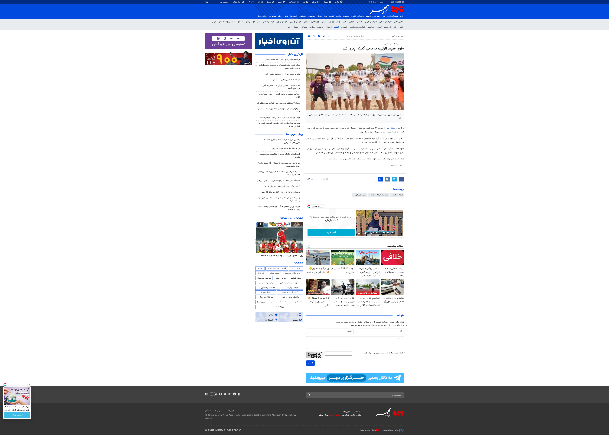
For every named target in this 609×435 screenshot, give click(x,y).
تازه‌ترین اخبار (295, 54)
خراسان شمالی (268, 21)
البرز (344, 21)
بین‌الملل (302, 16)
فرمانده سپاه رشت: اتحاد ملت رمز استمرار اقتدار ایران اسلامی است (278, 125)
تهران (324, 21)
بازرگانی (208, 410)
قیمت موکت (274, 273)
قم (395, 27)
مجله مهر (272, 16)
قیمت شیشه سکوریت (277, 268)
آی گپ (314, 2)
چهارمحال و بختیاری (311, 21)
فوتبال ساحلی (397, 195)
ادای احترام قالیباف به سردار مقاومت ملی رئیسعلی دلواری (279, 156)
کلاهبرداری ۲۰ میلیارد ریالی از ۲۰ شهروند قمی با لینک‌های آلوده (280, 87)
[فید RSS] (216, 394)
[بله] (234, 394)
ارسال (310, 363)
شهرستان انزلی (360, 195)
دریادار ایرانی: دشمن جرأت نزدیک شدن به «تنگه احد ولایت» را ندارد (279, 208)
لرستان (329, 27)
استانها (400, 36)
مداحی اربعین (280, 278)
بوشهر (331, 21)
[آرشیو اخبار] (211, 394)
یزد (289, 27)
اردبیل (351, 21)
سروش (325, 2)
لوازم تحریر (296, 268)
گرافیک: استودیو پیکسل (368, 430)
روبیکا (269, 2)
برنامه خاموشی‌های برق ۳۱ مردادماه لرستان (282, 59)
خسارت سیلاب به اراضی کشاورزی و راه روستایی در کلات (279, 96)
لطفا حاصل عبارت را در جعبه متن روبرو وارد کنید (384, 353)
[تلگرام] (239, 394)
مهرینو (272, 301)
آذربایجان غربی (371, 21)
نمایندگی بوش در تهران (290, 297)
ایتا (259, 2)
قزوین (401, 27)
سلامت (346, 16)
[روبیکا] (221, 394)
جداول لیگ (237, 2)
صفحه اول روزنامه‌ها (291, 218)
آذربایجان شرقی (385, 21)
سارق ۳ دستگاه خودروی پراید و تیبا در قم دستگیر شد (278, 103)
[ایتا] (207, 394)
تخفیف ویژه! (17, 415)
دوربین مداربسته (264, 278)
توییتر (280, 2)
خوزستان (256, 21)
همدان (295, 27)
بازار (325, 16)
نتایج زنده (251, 2)
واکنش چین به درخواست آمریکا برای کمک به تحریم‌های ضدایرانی (282, 141)
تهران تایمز (261, 301)
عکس (286, 16)
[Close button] (29, 384)
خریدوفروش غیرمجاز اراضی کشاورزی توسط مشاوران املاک (279, 110)
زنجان (248, 21)
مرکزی (312, 27)
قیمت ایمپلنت (292, 287)
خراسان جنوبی (295, 21)
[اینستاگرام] (230, 394)
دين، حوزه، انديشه (373, 16)
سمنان (240, 21)
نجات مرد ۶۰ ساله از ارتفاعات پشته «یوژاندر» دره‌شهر (279, 117)
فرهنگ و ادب (392, 16)
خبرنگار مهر (391, 128)
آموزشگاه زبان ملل (266, 297)
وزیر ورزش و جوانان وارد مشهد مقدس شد (282, 74)
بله (304, 2)
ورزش (319, 16)
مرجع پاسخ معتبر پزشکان (290, 282)
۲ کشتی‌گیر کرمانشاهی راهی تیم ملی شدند (282, 186)
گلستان (344, 27)
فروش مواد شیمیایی (266, 282)
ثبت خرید (331, 232)
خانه (401, 16)
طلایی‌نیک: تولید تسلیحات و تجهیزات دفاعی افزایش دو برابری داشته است (277, 67)
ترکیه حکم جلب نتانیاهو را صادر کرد (285, 148)
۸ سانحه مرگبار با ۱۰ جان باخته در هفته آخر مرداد (280, 192)
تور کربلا (261, 273)
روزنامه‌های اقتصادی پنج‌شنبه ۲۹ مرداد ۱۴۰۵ (281, 256)
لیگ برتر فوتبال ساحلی (379, 195)
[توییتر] (225, 394)
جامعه (338, 16)
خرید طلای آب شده (293, 273)
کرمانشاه (371, 27)
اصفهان (359, 21)
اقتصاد (331, 16)
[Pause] (359, 234)
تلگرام (337, 2)
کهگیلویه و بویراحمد (357, 27)
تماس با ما (219, 410)
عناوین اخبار (398, 21)
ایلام (338, 21)
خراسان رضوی (282, 21)
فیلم (280, 16)
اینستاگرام (292, 2)
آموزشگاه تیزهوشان (290, 292)
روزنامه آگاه (279, 306)
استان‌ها (293, 16)
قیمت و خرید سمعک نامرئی (290, 301)
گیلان (336, 27)
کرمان (379, 27)
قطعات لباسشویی (268, 287)
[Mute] (363, 234)
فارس (214, 21)
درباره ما (230, 410)
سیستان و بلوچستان (227, 21)
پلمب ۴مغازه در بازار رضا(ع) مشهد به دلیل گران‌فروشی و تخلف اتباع (278, 199)
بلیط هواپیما (266, 292)
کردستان (387, 27)
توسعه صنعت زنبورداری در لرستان (286, 79)
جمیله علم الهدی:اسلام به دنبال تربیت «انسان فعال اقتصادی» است (279, 173)
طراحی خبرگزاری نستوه (391, 430)
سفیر (260, 268)
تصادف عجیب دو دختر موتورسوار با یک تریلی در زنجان (278, 180)
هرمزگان (304, 27)
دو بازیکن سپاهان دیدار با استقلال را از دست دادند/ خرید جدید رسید (279, 164)
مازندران (320, 27)
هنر (384, 16)
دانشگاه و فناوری (357, 16)
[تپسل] (308, 206)
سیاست (311, 16)
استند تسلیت (296, 278)
